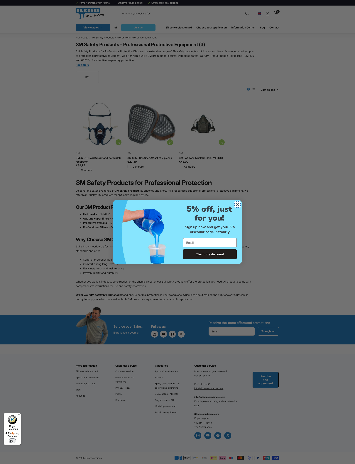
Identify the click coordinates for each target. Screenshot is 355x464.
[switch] (12, 440)
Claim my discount (210, 254)
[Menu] (18, 415)
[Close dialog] (237, 204)
